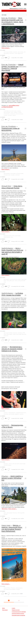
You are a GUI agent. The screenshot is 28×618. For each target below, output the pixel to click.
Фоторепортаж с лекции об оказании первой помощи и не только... (11, 349)
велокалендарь (7, 465)
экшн (12, 112)
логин (25, 8)
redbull (14, 115)
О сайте (13, 608)
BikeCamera (5, 508)
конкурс (18, 589)
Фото (13, 235)
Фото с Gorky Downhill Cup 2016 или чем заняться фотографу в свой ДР (12, 251)
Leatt (16, 53)
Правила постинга (16, 610)
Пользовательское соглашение (18, 615)
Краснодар (9, 334)
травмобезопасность (21, 412)
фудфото (17, 414)
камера (19, 111)
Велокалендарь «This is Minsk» (12, 426)
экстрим (10, 115)
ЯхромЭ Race (7, 588)
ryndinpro (17, 174)
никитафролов (7, 111)
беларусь (6, 463)
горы (12, 237)
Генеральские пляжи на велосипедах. (10, 129)
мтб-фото (11, 53)
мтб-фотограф (19, 173)
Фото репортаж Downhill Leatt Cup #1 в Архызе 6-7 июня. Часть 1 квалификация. (12, 21)
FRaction (4, 476)
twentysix (15, 52)
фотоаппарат (7, 112)
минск (10, 463)
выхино (21, 414)
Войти (3, 608)
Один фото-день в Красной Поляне (11, 187)
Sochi (16, 280)
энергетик (12, 113)
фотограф (20, 52)
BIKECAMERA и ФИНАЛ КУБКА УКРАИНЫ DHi (12, 478)
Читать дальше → (5, 48)
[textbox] (14, 15)
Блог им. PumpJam (8, 64)
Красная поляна (8, 235)
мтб (5, 52)
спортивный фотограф (14, 279)
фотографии (7, 173)
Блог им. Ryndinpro (8, 18)
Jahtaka (4, 347)
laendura (20, 332)
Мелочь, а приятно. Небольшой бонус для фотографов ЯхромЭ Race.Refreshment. (11, 528)
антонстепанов (19, 113)
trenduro (6, 412)
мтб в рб (14, 463)
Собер (14, 334)
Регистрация (5, 610)
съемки (5, 115)
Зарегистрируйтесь (14, 8)
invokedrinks (7, 113)
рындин (13, 174)
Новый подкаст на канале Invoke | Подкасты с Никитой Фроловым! (12, 67)
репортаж (6, 414)
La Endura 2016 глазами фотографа (12, 294)
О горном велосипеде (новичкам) (19, 611)
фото (18, 463)
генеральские (7, 174)
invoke (19, 112)
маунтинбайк (9, 52)
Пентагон (14, 512)
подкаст (16, 112)
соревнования (18, 588)
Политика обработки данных (18, 613)
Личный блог (6, 186)
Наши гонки (5, 525)
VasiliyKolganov (7, 248)
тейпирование (11, 412)
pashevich (5, 425)
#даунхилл (20, 53)
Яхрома (13, 588)
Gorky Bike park (10, 280)
